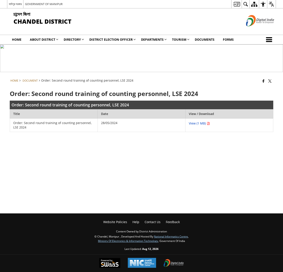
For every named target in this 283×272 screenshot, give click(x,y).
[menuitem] (236, 4)
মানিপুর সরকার (15, 4)
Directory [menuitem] (72, 39)
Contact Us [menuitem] (153, 222)
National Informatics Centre (171, 236)
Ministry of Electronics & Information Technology (128, 241)
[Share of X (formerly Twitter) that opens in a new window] (270, 81)
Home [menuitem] (16, 39)
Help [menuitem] (135, 222)
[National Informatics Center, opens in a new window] (141, 263)
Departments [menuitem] (152, 39)
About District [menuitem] (42, 39)
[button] (270, 39)
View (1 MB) (198, 123)
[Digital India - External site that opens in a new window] (254, 30)
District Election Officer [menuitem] (111, 39)
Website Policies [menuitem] (115, 222)
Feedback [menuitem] (173, 222)
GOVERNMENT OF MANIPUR (44, 4)
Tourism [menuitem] (179, 39)
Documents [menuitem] (204, 39)
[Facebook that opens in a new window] (263, 81)
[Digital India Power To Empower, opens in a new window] (173, 263)
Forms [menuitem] (228, 39)
